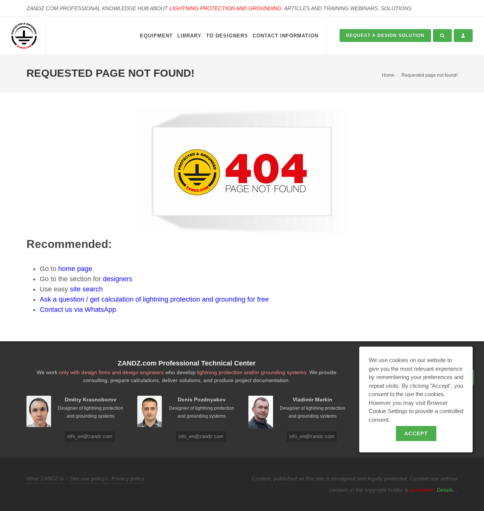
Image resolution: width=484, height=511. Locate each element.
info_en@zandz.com (89, 436)
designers (117, 279)
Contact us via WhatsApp (78, 309)
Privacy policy (128, 478)
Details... (447, 490)
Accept (416, 433)
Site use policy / (89, 478)
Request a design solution (385, 35)
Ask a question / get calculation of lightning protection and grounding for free (154, 299)
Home (388, 75)
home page (75, 269)
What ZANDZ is (45, 478)
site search (86, 289)
